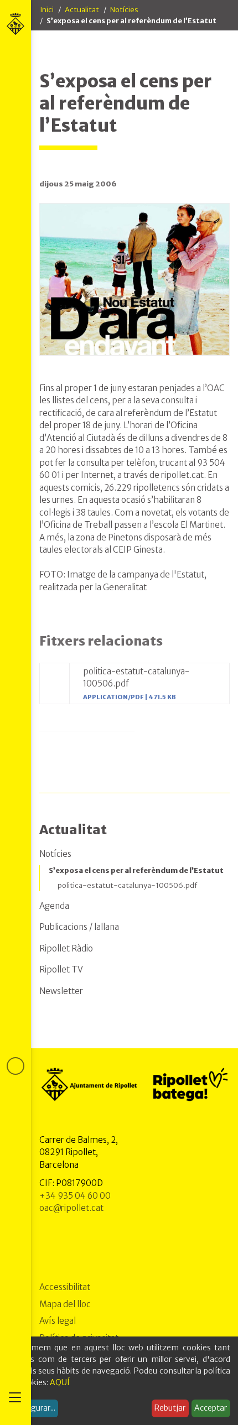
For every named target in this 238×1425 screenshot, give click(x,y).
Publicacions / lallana (79, 927)
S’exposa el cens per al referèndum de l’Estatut (136, 870)
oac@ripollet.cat (71, 1208)
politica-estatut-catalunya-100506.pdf (127, 885)
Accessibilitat (64, 1287)
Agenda (54, 906)
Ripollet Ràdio (66, 948)
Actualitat (82, 9)
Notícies (124, 9)
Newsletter (61, 991)
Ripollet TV (61, 969)
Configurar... (33, 1408)
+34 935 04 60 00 (75, 1195)
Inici (47, 9)
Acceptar (210, 1408)
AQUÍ (60, 1382)
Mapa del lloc (65, 1304)
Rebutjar (169, 1408)
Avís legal (57, 1320)
